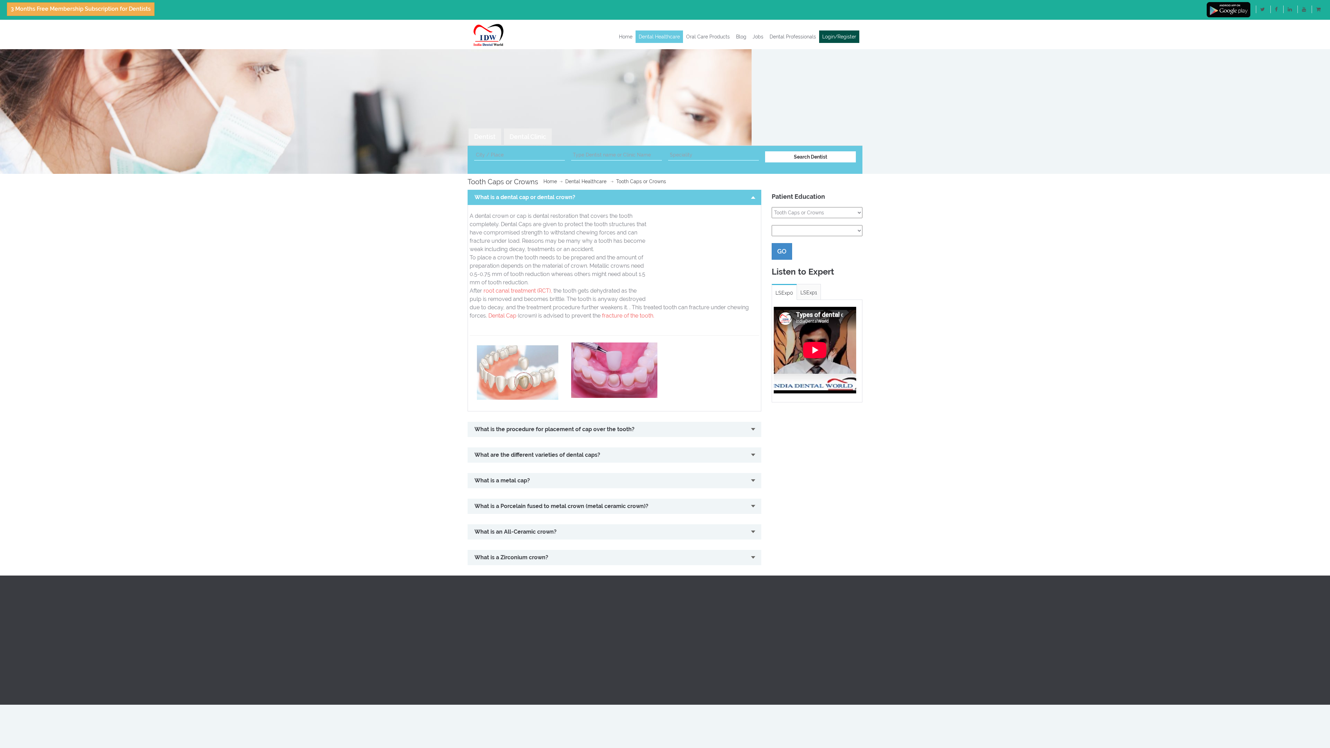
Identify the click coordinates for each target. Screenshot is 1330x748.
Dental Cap (502, 315)
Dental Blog (481, 619)
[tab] (485, 136)
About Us (478, 594)
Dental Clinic (527, 136)
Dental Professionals (793, 36)
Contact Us (480, 636)
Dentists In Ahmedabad (595, 644)
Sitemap (477, 669)
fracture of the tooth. (628, 315)
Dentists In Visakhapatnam (599, 661)
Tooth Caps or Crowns (641, 181)
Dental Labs (684, 611)
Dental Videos (483, 627)
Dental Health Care (489, 602)
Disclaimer (479, 661)
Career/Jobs (684, 636)
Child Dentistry (788, 611)
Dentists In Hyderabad (594, 636)
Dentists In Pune (587, 619)
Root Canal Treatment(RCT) (803, 594)
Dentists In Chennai (590, 611)
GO (782, 251)
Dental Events (686, 627)
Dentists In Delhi (587, 602)
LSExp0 (784, 293)
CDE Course (684, 619)
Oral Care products (489, 611)
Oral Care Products (708, 36)
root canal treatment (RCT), (518, 290)
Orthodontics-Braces (795, 602)
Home (625, 36)
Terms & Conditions (489, 652)
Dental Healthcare (659, 36)
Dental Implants (790, 619)
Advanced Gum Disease (799, 636)
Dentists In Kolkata (590, 652)
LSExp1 (808, 292)
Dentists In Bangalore (593, 594)
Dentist (485, 136)
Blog (741, 36)
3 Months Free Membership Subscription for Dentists (81, 9)
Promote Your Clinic (692, 602)
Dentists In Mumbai (590, 627)
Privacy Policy (483, 644)
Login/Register (839, 36)
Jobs (758, 36)
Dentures (782, 627)
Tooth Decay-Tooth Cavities (802, 652)
